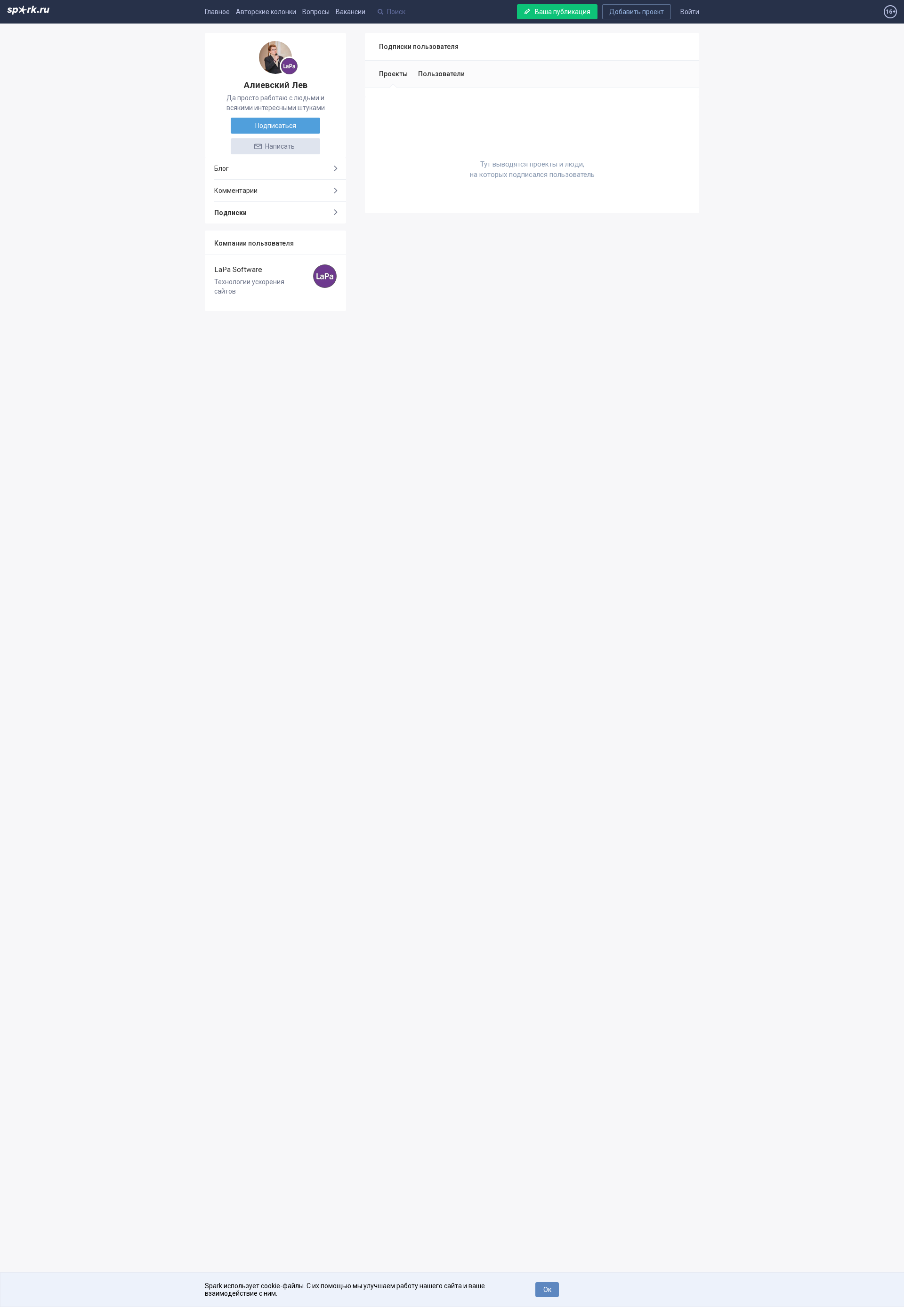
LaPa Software (238, 269)
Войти (689, 12)
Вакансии (350, 12)
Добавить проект (636, 12)
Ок (547, 1289)
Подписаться (275, 125)
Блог (221, 168)
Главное (217, 12)
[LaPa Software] (289, 66)
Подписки (230, 212)
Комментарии (236, 190)
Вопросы (316, 12)
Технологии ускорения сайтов (249, 286)
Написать (279, 146)
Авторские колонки (266, 12)
